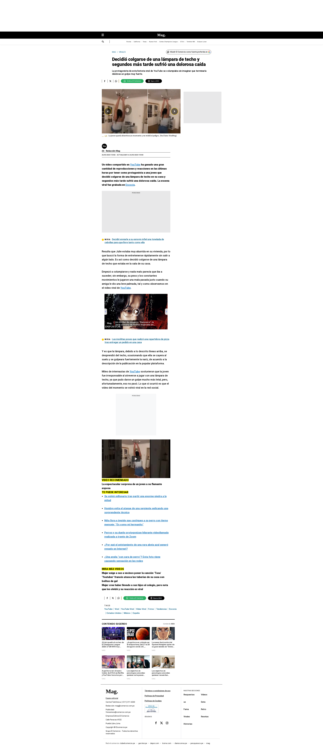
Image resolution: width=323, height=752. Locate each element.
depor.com (154, 743)
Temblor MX (191, 41)
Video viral (141, 609)
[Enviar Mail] (103, 151)
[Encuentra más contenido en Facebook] (104, 81)
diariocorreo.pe (181, 743)
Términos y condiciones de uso (157, 691)
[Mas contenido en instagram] (167, 723)
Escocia (173, 609)
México (127, 613)
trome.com (167, 743)
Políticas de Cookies (153, 701)
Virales (187, 716)
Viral (117, 609)
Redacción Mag (113, 151)
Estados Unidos (114, 613)
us (185, 702)
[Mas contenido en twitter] (161, 723)
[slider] (141, 114)
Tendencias (161, 609)
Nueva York (153, 41)
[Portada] (112, 696)
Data (203, 702)
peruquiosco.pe (197, 743)
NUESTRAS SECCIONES (192, 691)
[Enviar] (103, 42)
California (137, 41)
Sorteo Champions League (168, 41)
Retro (203, 709)
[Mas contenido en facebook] (156, 723)
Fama (186, 709)
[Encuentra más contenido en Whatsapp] (116, 81)
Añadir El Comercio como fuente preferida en (189, 52)
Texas (145, 41)
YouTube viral (127, 609)
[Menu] (104, 35)
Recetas (205, 716)
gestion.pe (142, 743)
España (136, 613)
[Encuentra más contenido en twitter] (110, 81)
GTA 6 (182, 41)
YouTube (108, 609)
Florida (128, 41)
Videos (204, 694)
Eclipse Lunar (202, 41)
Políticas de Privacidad (154, 696)
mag (208, 743)
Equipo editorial (112, 698)
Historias (188, 724)
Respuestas (189, 694)
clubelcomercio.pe (127, 743)
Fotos (151, 609)
